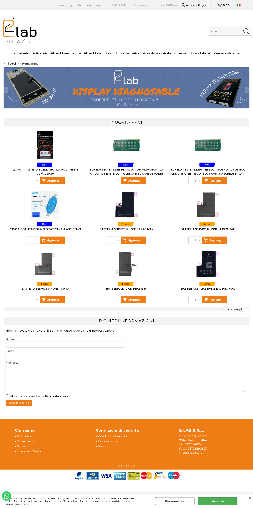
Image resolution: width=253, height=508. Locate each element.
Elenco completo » (235, 309)
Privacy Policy (21, 503)
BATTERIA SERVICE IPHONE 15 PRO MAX (126, 229)
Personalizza (174, 501)
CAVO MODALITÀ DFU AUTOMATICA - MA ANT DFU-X (45, 229)
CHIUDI (250, 498)
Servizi (21, 446)
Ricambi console (117, 53)
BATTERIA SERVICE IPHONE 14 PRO (45, 288)
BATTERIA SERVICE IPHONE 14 (126, 288)
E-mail (10, 351)
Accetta (218, 501)
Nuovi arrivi (21, 53)
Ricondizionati (201, 53)
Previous (6, 90)
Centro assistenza (227, 53)
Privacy (103, 446)
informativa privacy (57, 396)
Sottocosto (40, 53)
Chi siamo (24, 436)
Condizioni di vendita (112, 436)
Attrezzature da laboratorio (151, 53)
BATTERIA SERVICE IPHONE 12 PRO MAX (208, 288)
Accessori (181, 53)
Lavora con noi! (108, 441)
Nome (10, 339)
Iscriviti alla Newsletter (33, 451)
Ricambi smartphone (66, 53)
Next (246, 90)
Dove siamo (25, 441)
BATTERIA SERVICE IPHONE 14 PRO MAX (208, 229)
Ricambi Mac (93, 53)
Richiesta (12, 362)
